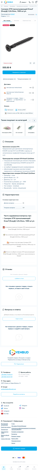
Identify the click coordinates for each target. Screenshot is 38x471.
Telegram (24, 405)
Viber (23, 408)
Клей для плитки (6, 427)
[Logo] (8, 2)
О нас (13, 423)
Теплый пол (4, 429)
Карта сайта (14, 438)
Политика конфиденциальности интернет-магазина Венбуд (23, 429)
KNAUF (13, 14)
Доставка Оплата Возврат (18, 426)
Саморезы (12, 6)
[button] (34, 120)
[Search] (33, 2)
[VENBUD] (19, 352)
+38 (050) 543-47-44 (6, 376)
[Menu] (2, 2)
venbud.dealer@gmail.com (8, 389)
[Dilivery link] (33, 87)
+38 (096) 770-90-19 (6, 374)
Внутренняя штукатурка (4, 424)
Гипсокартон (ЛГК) (4, 432)
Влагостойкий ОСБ (5, 436)
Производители (16, 441)
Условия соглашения (17, 431)
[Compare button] (34, 63)
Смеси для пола (5, 438)
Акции (13, 443)
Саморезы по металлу (22, 6)
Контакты (14, 434)
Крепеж (6, 6)
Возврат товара (15, 436)
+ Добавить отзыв (19, 278)
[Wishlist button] (30, 63)
